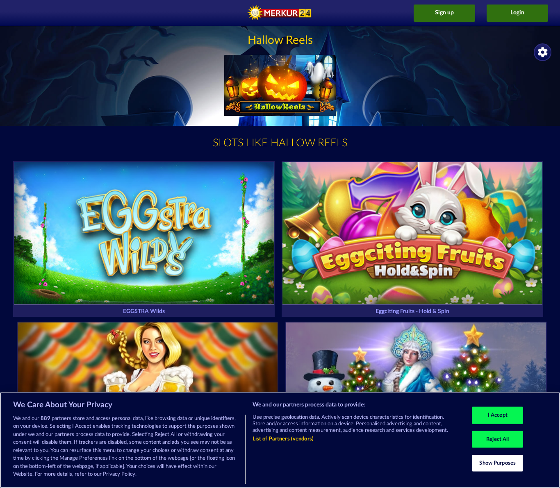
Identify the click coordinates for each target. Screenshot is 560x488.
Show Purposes (497, 463)
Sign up (444, 13)
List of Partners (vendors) (283, 439)
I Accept (498, 415)
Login (517, 13)
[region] (280, 440)
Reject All (497, 439)
